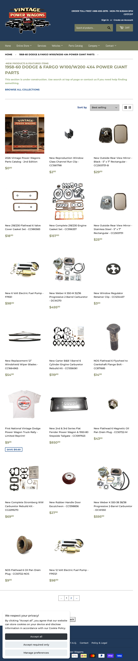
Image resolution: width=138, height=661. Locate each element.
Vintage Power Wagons (70, 651)
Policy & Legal (99, 642)
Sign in (105, 20)
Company (93, 45)
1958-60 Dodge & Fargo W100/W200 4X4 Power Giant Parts (56, 54)
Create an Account (123, 20)
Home (8, 45)
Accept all (36, 636)
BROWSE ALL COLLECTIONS (22, 89)
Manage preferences (36, 652)
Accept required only (36, 644)
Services (42, 45)
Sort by (82, 107)
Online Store (23, 45)
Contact (110, 45)
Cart (127, 27)
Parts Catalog (76, 45)
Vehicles (56, 45)
